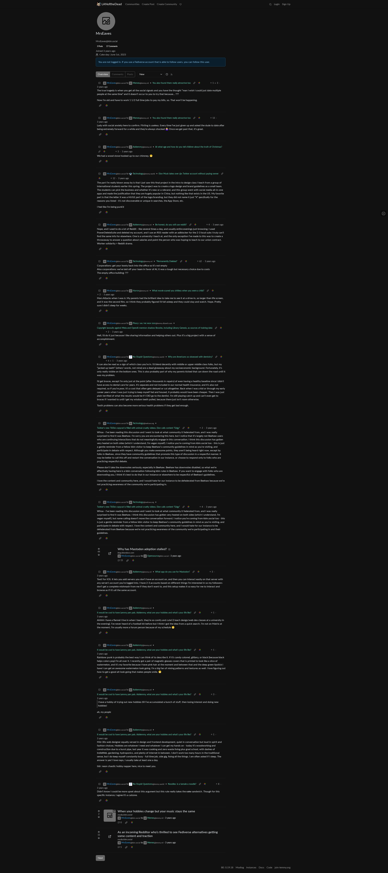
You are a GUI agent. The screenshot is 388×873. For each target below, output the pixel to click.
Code (269, 867)
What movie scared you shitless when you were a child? (178, 291)
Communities (132, 4)
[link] (199, 83)
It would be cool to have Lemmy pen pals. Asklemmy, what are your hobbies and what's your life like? (144, 613)
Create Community (167, 4)
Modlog (240, 867)
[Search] (270, 4)
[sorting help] (167, 74)
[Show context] (194, 83)
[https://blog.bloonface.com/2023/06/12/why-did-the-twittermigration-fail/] (110, 553)
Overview (103, 74)
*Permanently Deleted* (166, 261)
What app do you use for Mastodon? (172, 572)
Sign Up (286, 4)
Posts (130, 74)
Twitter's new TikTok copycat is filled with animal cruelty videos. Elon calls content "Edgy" (138, 428)
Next (100, 858)
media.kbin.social (125, 815)
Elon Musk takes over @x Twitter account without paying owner (189, 174)
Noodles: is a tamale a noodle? (182, 784)
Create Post (148, 4)
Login (277, 4)
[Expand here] (110, 816)
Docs (261, 867)
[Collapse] (99, 83)
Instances (251, 867)
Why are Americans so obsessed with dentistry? (190, 357)
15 (121, 560)
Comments (117, 74)
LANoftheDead (112, 4)
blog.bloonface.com (126, 553)
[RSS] (172, 74)
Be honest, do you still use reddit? (171, 225)
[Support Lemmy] (180, 4)
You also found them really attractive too (171, 83)
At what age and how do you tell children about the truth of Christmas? (188, 147)
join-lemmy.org (282, 867)
